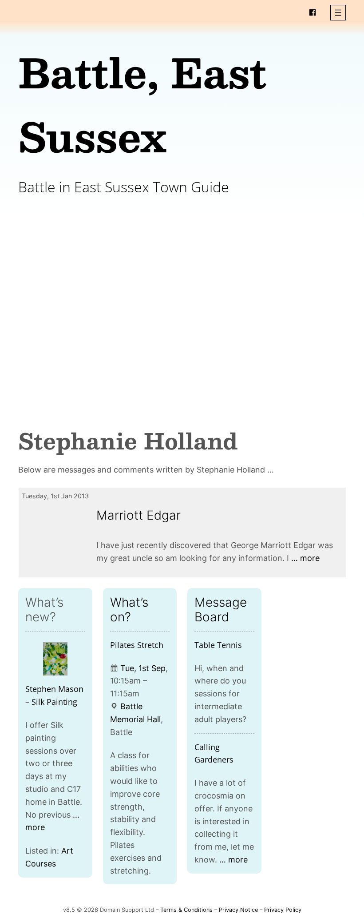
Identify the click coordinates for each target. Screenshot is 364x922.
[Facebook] (312, 12)
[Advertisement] (182, 295)
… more (305, 558)
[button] (338, 12)
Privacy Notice (238, 909)
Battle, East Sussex (142, 103)
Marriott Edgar (138, 515)
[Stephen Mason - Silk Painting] (55, 659)
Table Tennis (218, 645)
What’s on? (129, 609)
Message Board (220, 609)
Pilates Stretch (136, 645)
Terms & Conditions (186, 909)
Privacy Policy (282, 909)
